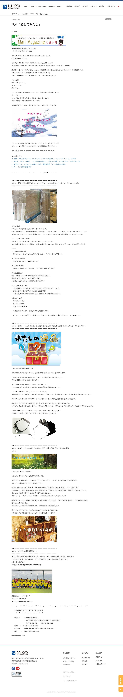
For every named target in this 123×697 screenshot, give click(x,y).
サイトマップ (66, 676)
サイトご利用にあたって (70, 681)
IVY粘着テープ (67, 664)
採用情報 (99, 660)
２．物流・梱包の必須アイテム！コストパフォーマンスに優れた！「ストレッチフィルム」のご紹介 (44, 159)
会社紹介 (85, 653)
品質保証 (84, 664)
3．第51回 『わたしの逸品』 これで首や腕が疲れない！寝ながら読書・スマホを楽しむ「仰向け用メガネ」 (47, 161)
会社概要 (84, 661)
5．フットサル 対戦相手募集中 (21, 167)
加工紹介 (99, 653)
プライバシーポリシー (69, 672)
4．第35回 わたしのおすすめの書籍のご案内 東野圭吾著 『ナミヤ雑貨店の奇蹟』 (39, 164)
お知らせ (99, 657)
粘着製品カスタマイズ (69, 658)
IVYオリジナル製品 (68, 661)
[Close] (121, 677)
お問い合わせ (101, 664)
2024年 (108, 19)
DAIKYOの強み (86, 658)
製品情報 (66, 653)
